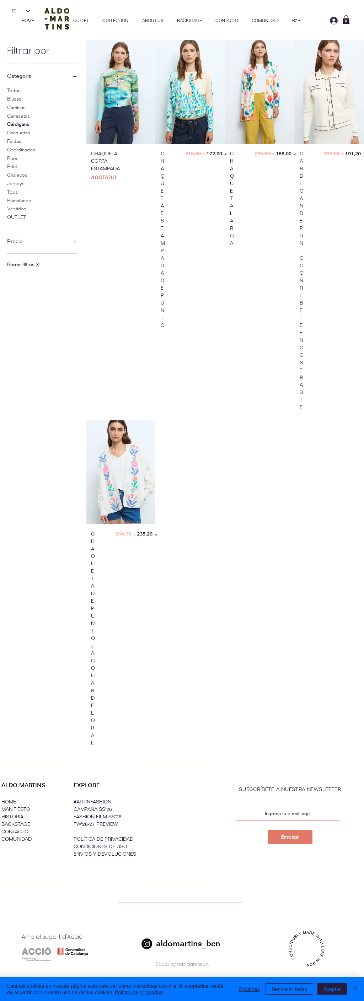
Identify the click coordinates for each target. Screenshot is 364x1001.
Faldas (14, 141)
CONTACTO (14, 832)
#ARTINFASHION (92, 802)
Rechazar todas (289, 988)
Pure (12, 158)
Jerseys (16, 184)
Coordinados (21, 150)
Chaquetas (18, 133)
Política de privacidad (139, 992)
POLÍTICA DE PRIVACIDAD (103, 839)
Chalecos (17, 175)
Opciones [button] (249, 988)
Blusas (14, 99)
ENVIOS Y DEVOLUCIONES (105, 854)
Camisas (16, 107)
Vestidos (16, 209)
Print (12, 166)
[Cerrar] (355, 989)
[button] (115, 20)
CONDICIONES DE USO (100, 847)
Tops (12, 192)
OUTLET (16, 217)
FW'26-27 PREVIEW (96, 824)
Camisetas (18, 116)
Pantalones (19, 201)
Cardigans (18, 124)
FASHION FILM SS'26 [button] (98, 817)
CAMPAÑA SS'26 (93, 809)
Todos (14, 90)
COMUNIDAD (16, 839)
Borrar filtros (23, 265)
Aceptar (332, 988)
